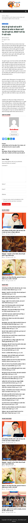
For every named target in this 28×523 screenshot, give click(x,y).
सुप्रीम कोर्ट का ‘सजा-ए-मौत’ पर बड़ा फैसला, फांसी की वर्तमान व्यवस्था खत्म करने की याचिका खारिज (13, 377)
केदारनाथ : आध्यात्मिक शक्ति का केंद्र (9, 352)
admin (4, 234)
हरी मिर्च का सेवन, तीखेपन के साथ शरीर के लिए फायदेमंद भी (13, 318)
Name (4, 184)
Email (3, 189)
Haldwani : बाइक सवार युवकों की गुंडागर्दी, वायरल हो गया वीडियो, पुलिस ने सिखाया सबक (12, 412)
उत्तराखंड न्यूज (9, 227)
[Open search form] (25, 11)
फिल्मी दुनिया (8, 250)
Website (4, 194)
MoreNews (20, 519)
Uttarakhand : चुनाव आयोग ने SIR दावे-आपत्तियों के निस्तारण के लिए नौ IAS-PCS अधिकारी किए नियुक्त (14, 323)
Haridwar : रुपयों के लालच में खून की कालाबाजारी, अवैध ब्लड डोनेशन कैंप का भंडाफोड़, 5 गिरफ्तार (13, 386)
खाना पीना (8, 273)
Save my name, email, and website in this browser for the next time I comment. (13, 200)
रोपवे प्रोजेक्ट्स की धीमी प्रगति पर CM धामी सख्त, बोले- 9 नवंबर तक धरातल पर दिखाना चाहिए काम (13, 231)
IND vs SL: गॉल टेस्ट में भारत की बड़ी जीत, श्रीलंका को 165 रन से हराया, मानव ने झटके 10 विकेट (14, 364)
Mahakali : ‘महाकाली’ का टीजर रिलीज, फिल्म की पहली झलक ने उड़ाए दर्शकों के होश (13, 254)
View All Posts (14, 134)
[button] (2, 11)
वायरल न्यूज (12, 273)
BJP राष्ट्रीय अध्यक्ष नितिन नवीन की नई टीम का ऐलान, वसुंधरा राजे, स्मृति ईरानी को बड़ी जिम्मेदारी (13, 395)
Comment (5, 165)
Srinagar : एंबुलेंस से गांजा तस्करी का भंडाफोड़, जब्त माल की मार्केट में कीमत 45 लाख (14, 509)
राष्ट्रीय (7, 23)
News (3, 23)
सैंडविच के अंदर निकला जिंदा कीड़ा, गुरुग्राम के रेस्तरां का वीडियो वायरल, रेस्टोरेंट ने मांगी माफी (14, 278)
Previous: (13, 145)
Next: (13, 151)
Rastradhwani (6, 37)
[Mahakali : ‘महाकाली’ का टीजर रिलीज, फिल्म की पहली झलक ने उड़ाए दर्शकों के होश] (14, 244)
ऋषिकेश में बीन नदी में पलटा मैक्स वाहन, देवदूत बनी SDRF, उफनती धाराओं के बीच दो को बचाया (12, 382)
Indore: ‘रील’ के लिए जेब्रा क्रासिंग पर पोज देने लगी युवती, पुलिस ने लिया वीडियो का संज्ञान (13, 306)
